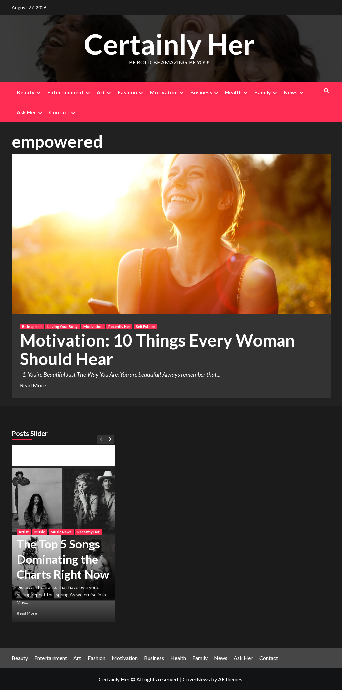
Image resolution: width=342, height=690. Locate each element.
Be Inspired (32, 326)
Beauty (26, 92)
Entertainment (65, 92)
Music (39, 532)
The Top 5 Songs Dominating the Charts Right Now (63, 559)
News (291, 92)
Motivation (164, 92)
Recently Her (119, 326)
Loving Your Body (62, 326)
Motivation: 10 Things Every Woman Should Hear (157, 349)
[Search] (326, 90)
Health (233, 92)
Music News (61, 532)
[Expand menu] (38, 93)
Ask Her (26, 112)
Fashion (127, 92)
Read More (33, 385)
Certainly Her (169, 44)
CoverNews (196, 679)
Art (101, 92)
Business (201, 92)
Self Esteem (145, 326)
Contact (59, 112)
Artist (24, 532)
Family (262, 92)
